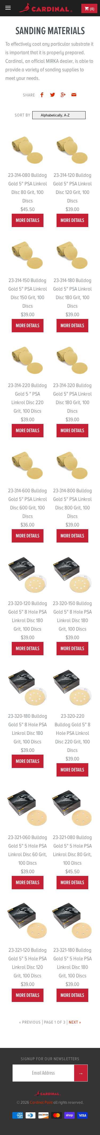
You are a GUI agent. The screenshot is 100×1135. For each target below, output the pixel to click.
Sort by (22, 115)
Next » (75, 1022)
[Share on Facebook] (43, 95)
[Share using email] (73, 95)
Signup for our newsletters (50, 1058)
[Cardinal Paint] (46, 8)
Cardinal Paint (41, 1102)
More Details (27, 220)
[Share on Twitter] (54, 95)
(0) (92, 9)
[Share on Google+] (64, 95)
